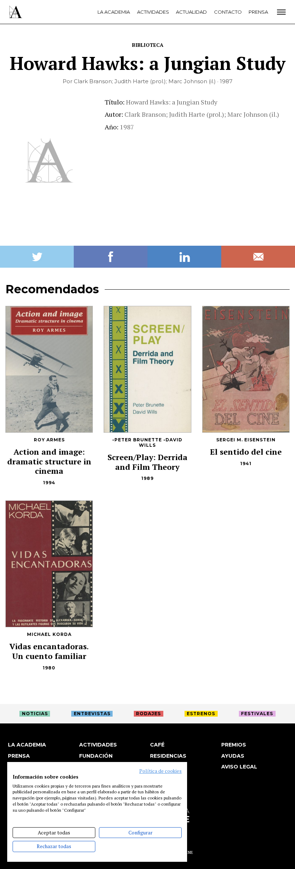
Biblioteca (147, 44)
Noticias (35, 713)
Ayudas (232, 756)
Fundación (96, 756)
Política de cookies (160, 771)
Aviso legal (239, 766)
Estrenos (201, 713)
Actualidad (191, 12)
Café (157, 744)
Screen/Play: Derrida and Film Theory (147, 462)
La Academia (113, 12)
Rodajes (148, 713)
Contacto (228, 12)
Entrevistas (92, 713)
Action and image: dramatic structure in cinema (49, 461)
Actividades (153, 12)
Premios (233, 744)
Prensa (258, 12)
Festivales (257, 713)
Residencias (168, 756)
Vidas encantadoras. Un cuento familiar (49, 651)
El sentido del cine (246, 451)
